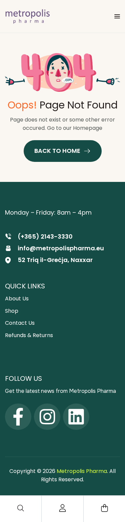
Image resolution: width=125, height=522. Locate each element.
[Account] (63, 508)
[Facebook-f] (18, 417)
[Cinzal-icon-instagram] (47, 417)
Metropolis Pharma (82, 471)
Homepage (87, 128)
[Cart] (104, 508)
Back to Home (57, 151)
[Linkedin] (76, 417)
